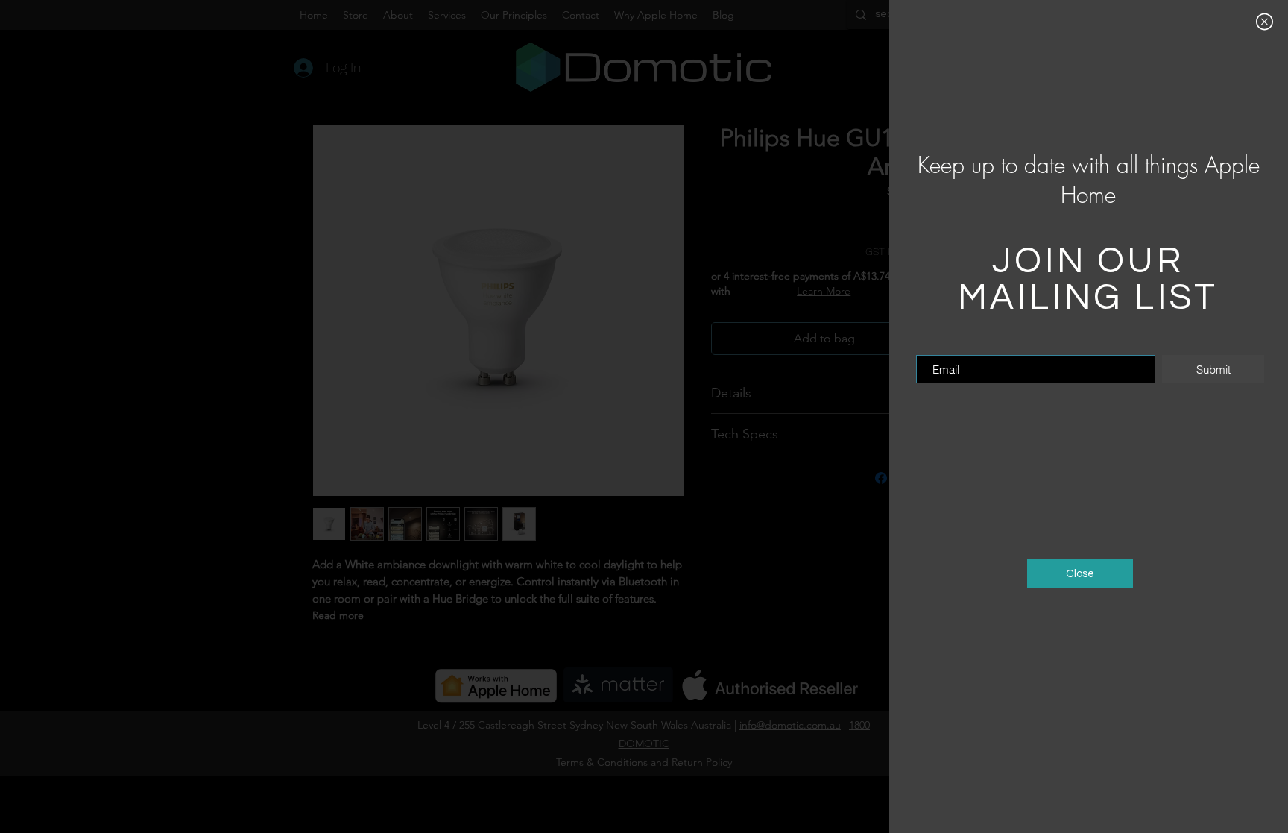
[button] (1264, 21)
